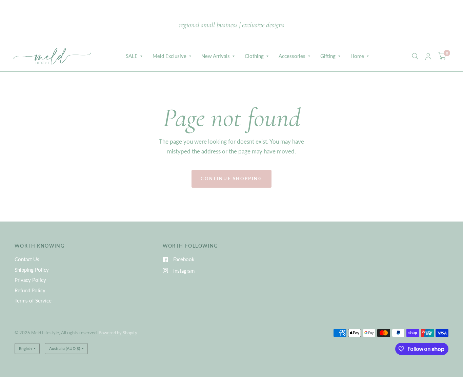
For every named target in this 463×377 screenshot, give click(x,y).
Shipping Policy (32, 270)
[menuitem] (134, 56)
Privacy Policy (30, 280)
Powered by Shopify (118, 332)
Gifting (328, 56)
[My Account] (428, 56)
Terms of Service (33, 300)
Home (357, 56)
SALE (132, 56)
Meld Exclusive (169, 56)
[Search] (415, 56)
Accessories (292, 56)
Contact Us (27, 259)
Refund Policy (30, 290)
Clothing (254, 56)
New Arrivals (215, 56)
